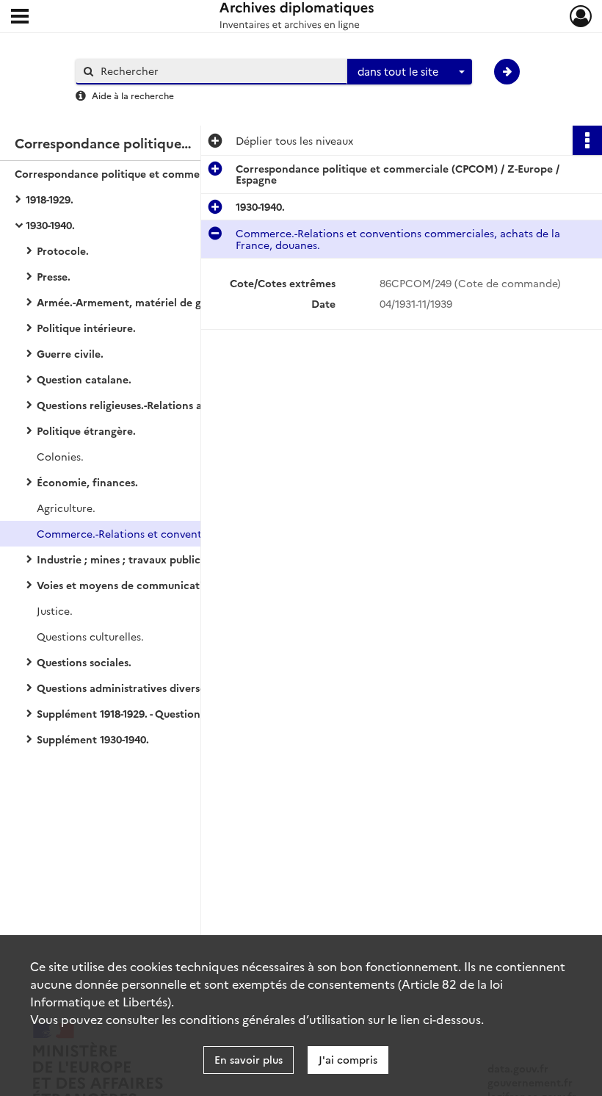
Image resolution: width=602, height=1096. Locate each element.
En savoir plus (248, 1059)
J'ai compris (348, 1059)
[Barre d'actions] (587, 140)
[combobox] (409, 72)
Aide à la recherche (133, 95)
